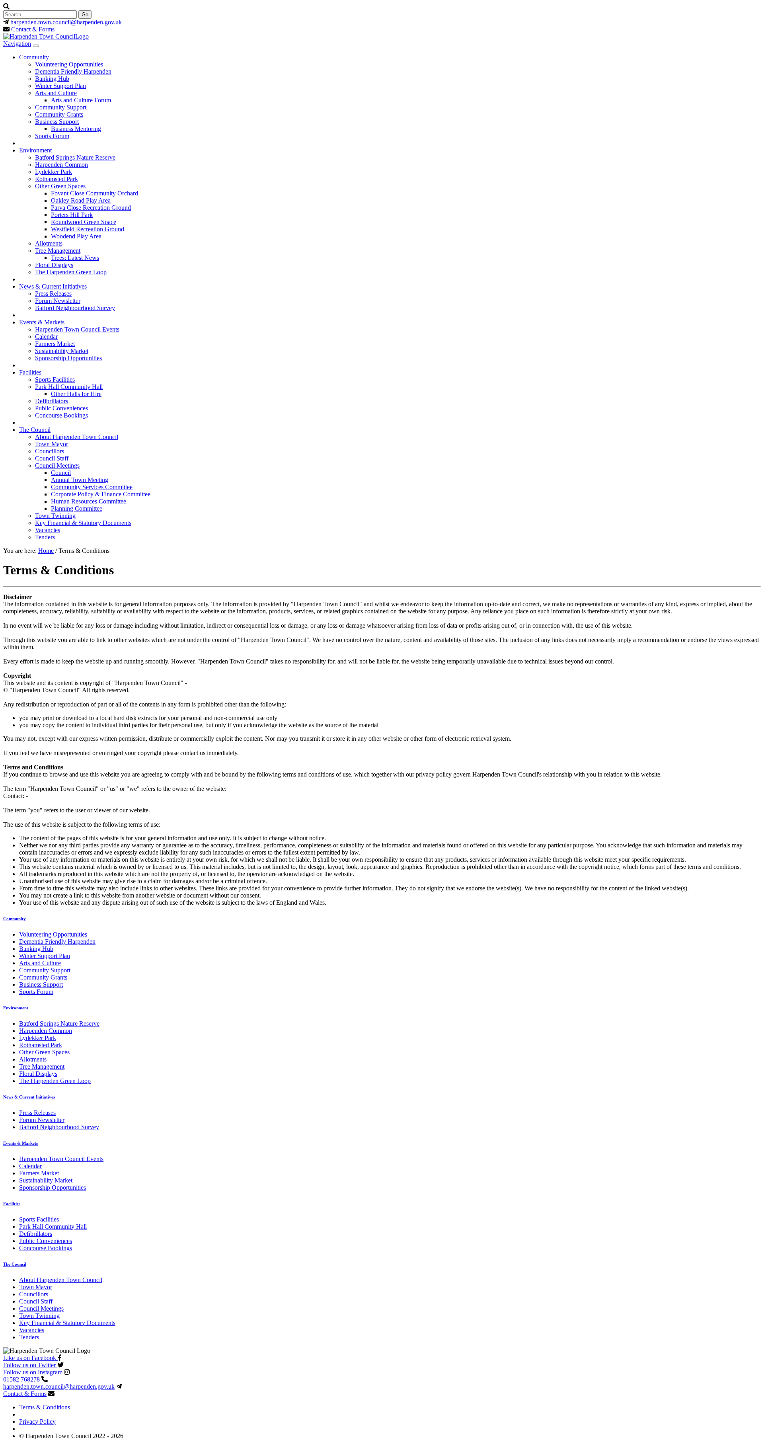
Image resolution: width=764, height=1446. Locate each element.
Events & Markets (41, 322)
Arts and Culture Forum (81, 100)
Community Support (60, 107)
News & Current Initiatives (53, 286)
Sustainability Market (61, 350)
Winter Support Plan (60, 85)
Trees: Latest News (75, 257)
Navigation (17, 43)
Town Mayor (51, 444)
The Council (35, 429)
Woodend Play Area (76, 236)
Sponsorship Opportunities (68, 358)
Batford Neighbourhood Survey (75, 307)
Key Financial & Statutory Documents (83, 522)
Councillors (49, 451)
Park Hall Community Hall (69, 386)
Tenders (45, 537)
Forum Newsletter (57, 300)
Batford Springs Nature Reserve (75, 157)
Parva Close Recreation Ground (91, 207)
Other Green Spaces (60, 186)
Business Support (57, 121)
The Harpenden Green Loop (71, 272)
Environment (35, 150)
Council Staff (51, 458)
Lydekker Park (53, 171)
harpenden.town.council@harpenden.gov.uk (66, 22)
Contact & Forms (33, 29)
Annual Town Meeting (79, 479)
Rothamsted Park (56, 179)
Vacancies (47, 530)
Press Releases (53, 293)
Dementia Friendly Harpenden (73, 71)
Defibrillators (51, 401)
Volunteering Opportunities (69, 64)
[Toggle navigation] (36, 46)
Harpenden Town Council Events (77, 329)
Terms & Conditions (44, 1407)
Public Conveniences (61, 408)
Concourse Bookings (61, 415)
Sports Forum (52, 136)
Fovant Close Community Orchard (94, 193)
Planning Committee (76, 508)
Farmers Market (55, 343)
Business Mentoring (76, 128)
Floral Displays (54, 264)
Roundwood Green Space (83, 222)
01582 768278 (21, 1379)
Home (46, 550)
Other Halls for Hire (76, 393)
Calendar (46, 336)
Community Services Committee (92, 487)
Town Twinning (55, 515)
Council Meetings (57, 465)
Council (61, 472)
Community (34, 57)
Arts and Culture (56, 93)
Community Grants (59, 114)
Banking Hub (52, 78)
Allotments (48, 243)
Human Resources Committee (88, 501)
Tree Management (57, 250)
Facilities (30, 372)
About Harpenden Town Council (76, 436)
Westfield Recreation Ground (87, 229)
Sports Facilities (55, 379)
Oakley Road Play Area (81, 200)
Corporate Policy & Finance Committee (100, 494)
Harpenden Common (61, 164)
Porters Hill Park (72, 214)
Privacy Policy (37, 1421)
